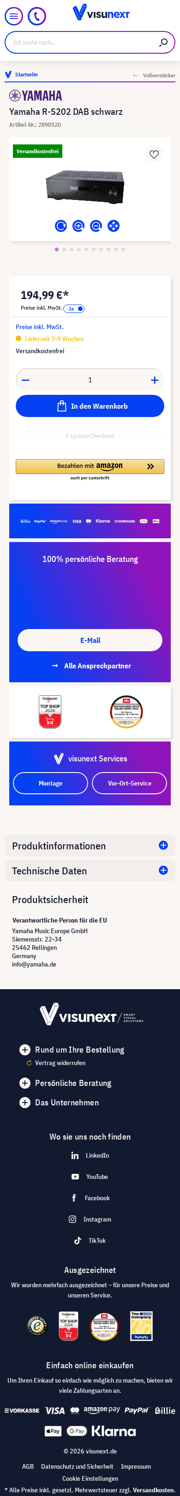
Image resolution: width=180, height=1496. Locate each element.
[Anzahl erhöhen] (155, 379)
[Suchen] (163, 42)
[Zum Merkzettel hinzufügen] (154, 153)
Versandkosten (153, 1490)
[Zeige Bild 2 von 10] (64, 249)
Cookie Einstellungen (90, 1478)
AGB (28, 1466)
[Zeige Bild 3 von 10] (71, 249)
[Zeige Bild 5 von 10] (86, 249)
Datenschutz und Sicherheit (77, 1466)
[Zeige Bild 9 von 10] (116, 249)
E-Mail (90, 640)
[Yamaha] (90, 95)
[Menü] (14, 16)
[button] (90, 470)
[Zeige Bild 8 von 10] (108, 249)
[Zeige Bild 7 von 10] (101, 249)
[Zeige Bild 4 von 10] (79, 249)
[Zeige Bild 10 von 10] (123, 249)
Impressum (136, 1466)
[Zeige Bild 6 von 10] (94, 249)
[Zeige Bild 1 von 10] (57, 249)
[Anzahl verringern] (25, 379)
